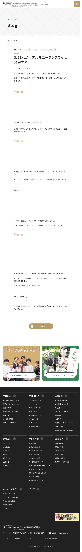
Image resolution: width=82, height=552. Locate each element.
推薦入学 (58, 415)
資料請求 (18, 538)
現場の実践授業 (34, 454)
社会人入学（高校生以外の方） (64, 423)
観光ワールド (33, 411)
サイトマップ (6, 538)
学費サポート (59, 426)
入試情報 (59, 396)
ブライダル (53, 49)
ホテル (43, 49)
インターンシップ (60, 451)
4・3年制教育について (36, 462)
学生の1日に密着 (9, 501)
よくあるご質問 (8, 419)
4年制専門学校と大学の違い (38, 473)
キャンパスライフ (10, 489)
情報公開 (6, 415)
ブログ (32, 489)
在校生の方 (7, 447)
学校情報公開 (44, 4)
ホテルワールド (34, 404)
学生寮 (5, 508)
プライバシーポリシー (31, 538)
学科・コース (34, 396)
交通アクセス (7, 408)
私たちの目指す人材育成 (11, 400)
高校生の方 (7, 443)
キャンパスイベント (9, 493)
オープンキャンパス (31, 49)
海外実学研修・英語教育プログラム (40, 465)
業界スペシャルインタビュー (12, 404)
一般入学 (58, 419)
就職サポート (59, 447)
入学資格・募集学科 (61, 400)
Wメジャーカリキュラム (36, 469)
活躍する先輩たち (60, 458)
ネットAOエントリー (61, 411)
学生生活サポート (9, 505)
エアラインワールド (35, 408)
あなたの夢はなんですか (37, 480)
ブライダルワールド (35, 400)
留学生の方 (7, 458)
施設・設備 (32, 443)
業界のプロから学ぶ (35, 451)
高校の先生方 (7, 465)
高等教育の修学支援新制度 (64, 430)
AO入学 (57, 408)
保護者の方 (7, 454)
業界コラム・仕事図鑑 (62, 462)
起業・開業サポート (61, 443)
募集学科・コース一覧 (62, 404)
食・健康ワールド (34, 426)
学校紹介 (7, 396)
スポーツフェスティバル (10, 497)
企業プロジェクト (34, 447)
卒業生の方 (7, 451)
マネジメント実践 (34, 458)
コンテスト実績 (34, 477)
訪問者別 (7, 438)
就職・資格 (59, 438)
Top (8, 40)
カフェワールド (33, 419)
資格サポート (59, 454)
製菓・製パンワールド (36, 415)
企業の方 (6, 462)
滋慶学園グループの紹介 (11, 411)
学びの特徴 (34, 438)
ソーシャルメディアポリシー (50, 538)
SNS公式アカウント (9, 423)
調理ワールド (33, 423)
